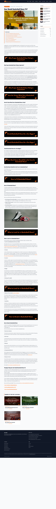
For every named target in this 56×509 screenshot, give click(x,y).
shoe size (5, 124)
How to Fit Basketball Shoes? (10, 38)
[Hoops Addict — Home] (7, 1)
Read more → (11, 408)
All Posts (43, 1)
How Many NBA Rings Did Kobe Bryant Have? (11, 407)
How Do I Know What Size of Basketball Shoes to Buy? (13, 34)
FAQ (27, 1)
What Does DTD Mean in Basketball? (46, 14)
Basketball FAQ (7, 6)
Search (50, 1)
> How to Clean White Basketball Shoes (10, 389)
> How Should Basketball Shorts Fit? (10, 387)
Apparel (36, 1)
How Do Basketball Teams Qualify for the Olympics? (46, 11)
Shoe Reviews (6, 446)
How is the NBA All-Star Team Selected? (46, 8)
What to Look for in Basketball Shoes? (11, 39)
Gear (30, 1)
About (47, 1)
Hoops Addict (5, 432)
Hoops (40, 1)
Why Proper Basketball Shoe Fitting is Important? (12, 33)
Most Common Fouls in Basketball (10, 422)
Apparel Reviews (6, 447)
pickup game (30, 354)
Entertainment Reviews (7, 448)
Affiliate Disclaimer (31, 446)
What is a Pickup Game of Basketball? (28, 407)
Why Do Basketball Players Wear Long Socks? (47, 19)
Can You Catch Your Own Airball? (46, 16)
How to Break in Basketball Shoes (10, 40)
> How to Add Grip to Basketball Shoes (10, 385)
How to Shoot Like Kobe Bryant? (46, 22)
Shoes (33, 1)
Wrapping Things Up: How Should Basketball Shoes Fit (13, 41)
